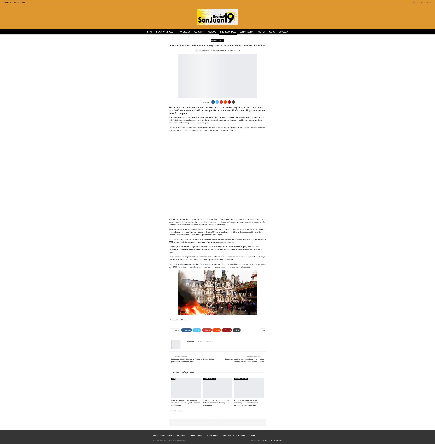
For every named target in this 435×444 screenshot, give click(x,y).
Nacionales (184, 32)
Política (261, 32)
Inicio (149, 32)
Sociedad (212, 32)
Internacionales (228, 32)
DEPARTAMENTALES (164, 32)
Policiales (199, 32)
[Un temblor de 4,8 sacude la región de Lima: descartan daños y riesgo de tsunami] (217, 388)
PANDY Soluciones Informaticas (272, 440)
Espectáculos (247, 32)
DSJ (173, 379)
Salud (272, 32)
